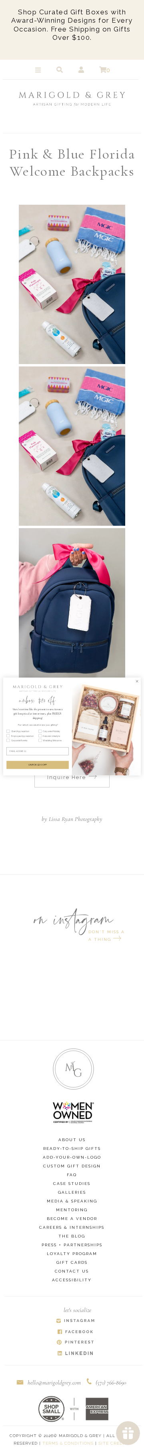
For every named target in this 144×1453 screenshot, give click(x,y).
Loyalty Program (72, 1253)
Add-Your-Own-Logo (72, 1157)
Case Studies (71, 1183)
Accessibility (72, 1280)
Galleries (72, 1192)
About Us (72, 1140)
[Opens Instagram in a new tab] (75, 1321)
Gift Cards (72, 1262)
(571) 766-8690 (111, 1382)
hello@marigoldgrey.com (54, 1382)
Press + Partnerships (72, 1245)
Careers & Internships (71, 1227)
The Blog (71, 1236)
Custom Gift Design (72, 1166)
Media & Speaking (72, 1201)
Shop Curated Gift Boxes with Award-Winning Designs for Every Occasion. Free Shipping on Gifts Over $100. (72, 24)
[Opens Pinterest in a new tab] (75, 1342)
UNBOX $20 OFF (37, 765)
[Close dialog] (137, 681)
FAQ (72, 1175)
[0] (102, 70)
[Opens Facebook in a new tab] (75, 1332)
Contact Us (72, 1271)
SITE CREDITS (114, 1443)
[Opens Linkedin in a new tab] (75, 1353)
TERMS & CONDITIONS (68, 1443)
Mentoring (72, 1210)
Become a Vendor (72, 1218)
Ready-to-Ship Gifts (72, 1148)
